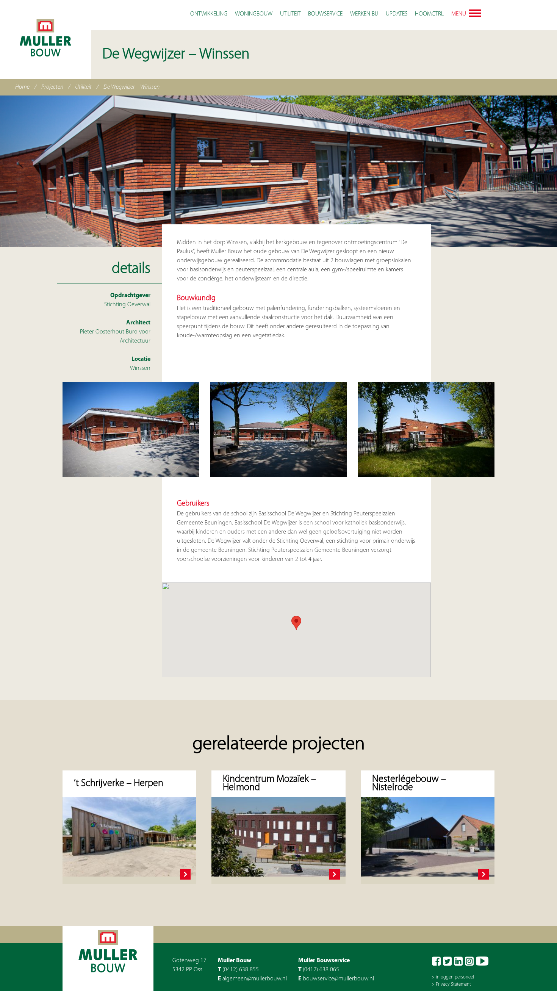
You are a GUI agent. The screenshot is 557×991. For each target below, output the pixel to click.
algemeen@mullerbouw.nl (254, 979)
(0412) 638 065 (321, 970)
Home (22, 87)
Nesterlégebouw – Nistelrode (409, 783)
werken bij (364, 14)
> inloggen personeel (453, 977)
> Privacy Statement (451, 984)
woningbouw (253, 14)
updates (396, 14)
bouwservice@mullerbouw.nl (338, 979)
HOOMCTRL (429, 14)
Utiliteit (83, 87)
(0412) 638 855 (240, 970)
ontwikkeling (208, 14)
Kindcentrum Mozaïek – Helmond (269, 783)
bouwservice (325, 14)
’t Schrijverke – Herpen (118, 783)
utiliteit (290, 14)
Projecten (52, 87)
